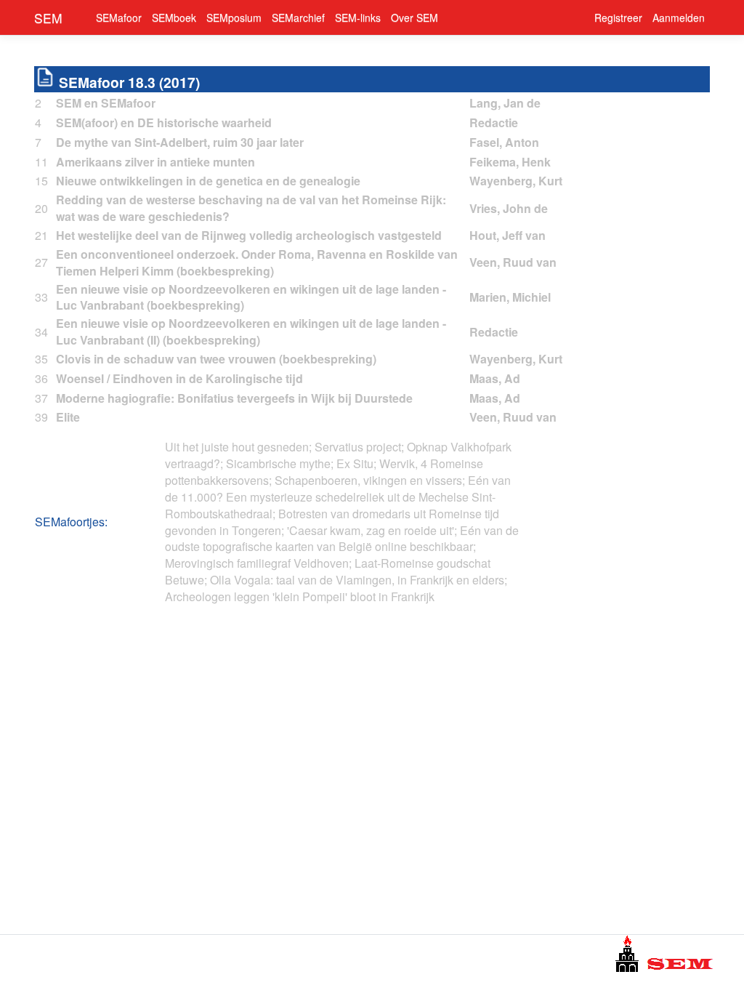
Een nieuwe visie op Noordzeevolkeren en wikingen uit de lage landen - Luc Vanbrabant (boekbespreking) (251, 297)
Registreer (618, 17)
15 (41, 181)
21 (41, 236)
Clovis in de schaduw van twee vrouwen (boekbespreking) (216, 358)
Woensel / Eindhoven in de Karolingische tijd (179, 378)
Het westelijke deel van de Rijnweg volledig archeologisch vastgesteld (249, 235)
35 (41, 359)
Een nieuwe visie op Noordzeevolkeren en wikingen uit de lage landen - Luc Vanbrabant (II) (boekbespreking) (251, 331)
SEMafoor (119, 17)
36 (41, 379)
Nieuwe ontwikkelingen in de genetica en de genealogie (208, 180)
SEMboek (174, 17)
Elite (68, 417)
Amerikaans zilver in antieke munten (155, 161)
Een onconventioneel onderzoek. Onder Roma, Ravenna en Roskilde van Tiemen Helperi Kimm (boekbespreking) (257, 262)
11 (41, 162)
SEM (48, 18)
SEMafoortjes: (71, 522)
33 (41, 297)
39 (41, 417)
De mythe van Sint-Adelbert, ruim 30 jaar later (180, 142)
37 (41, 398)
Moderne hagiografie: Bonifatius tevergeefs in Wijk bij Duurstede (234, 398)
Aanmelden (678, 17)
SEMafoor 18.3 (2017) (129, 82)
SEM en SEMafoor (105, 103)
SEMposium (234, 17)
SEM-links (358, 17)
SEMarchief (298, 17)
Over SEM (414, 17)
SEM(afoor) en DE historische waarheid (164, 122)
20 (41, 209)
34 (41, 332)
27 (41, 262)
